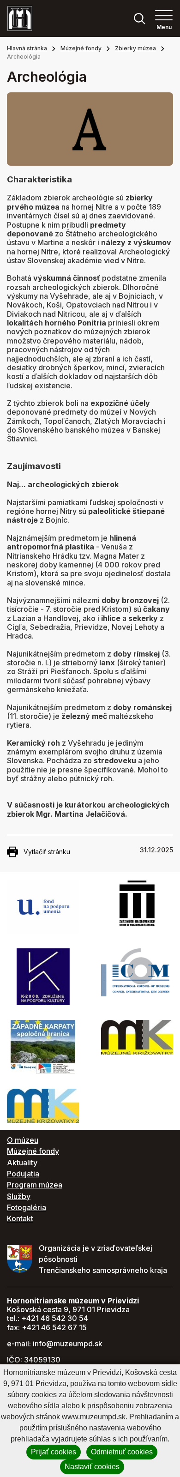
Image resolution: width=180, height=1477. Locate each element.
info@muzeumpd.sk (67, 1343)
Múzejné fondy (81, 48)
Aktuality (22, 1162)
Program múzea (34, 1184)
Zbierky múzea (135, 48)
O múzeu (22, 1140)
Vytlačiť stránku (47, 852)
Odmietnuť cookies (122, 1452)
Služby (18, 1196)
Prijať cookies (53, 1452)
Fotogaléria (26, 1207)
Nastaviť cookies (92, 1467)
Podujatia (23, 1173)
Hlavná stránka (27, 48)
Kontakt (20, 1218)
